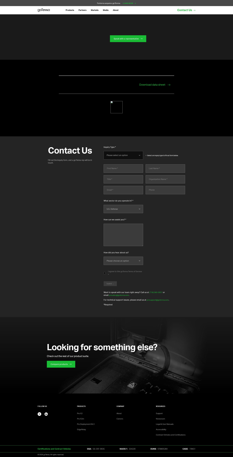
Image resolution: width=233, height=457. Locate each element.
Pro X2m (80, 419)
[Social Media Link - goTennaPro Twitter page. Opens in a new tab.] (39, 414)
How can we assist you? (114, 219)
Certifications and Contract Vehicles (54, 449)
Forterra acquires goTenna (115, 3)
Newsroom (160, 419)
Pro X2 (80, 413)
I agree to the (125, 271)
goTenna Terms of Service (131, 271)
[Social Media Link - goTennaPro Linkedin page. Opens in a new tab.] (46, 414)
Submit (109, 284)
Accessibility (161, 429)
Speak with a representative (126, 38)
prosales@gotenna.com (119, 295)
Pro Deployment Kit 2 (86, 424)
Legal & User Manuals (165, 424)
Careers (119, 419)
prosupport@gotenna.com (158, 300)
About (118, 413)
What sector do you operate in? (118, 200)
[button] (70, 10)
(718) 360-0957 (155, 292)
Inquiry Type (109, 147)
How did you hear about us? (116, 252)
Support (159, 413)
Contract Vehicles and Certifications (171, 435)
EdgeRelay (81, 429)
